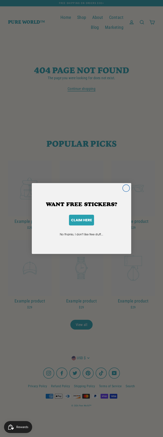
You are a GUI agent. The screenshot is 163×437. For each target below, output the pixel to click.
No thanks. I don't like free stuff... (81, 234)
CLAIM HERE (81, 220)
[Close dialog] (126, 188)
